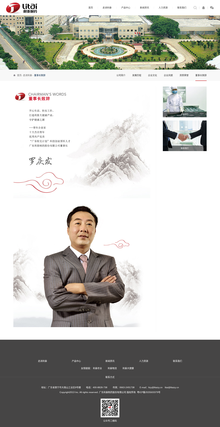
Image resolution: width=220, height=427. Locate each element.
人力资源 (163, 7)
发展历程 (136, 75)
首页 (90, 7)
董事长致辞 (201, 75)
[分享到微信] (212, 7)
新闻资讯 (144, 7)
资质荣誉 (184, 75)
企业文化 (152, 75)
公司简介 (120, 75)
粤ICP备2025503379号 (148, 392)
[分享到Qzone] (203, 7)
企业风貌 (168, 75)
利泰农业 (97, 368)
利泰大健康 (128, 368)
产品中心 (125, 7)
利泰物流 (112, 368)
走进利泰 (107, 7)
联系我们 (181, 7)
